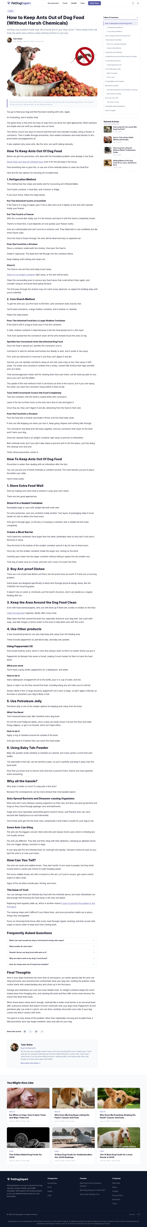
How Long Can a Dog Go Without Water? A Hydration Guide (124, 150)
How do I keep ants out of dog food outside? (29, 964)
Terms (114, 1204)
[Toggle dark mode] (138, 3)
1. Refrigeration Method (115, 27)
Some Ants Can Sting (114, 94)
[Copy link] (42, 1031)
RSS (138, 1214)
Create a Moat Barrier (114, 48)
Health (74, 3)
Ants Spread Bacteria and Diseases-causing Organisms (122, 90)
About (114, 1187)
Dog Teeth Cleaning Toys (89, 1194)
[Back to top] (141, 1223)
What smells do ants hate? (21, 946)
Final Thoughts (110, 110)
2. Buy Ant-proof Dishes (113, 52)
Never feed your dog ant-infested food (25, 162)
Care (83, 3)
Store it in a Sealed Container (116, 44)
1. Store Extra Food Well (113, 40)
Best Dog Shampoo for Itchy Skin (92, 1190)
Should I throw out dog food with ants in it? (28, 952)
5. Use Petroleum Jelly (113, 69)
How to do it (111, 77)
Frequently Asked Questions (115, 106)
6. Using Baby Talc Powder (114, 81)
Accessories (53, 3)
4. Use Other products (113, 61)
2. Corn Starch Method (114, 31)
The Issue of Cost (113, 102)
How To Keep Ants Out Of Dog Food (118, 23)
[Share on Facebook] (25, 1031)
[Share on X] (30, 1031)
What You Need (112, 73)
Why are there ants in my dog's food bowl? (28, 958)
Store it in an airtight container (21, 275)
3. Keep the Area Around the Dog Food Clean (121, 56)
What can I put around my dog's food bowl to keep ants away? (36, 940)
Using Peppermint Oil (114, 65)
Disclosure (116, 1199)
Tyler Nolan (17, 39)
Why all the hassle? (112, 85)
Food (65, 3)
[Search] (133, 3)
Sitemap (132, 1214)
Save (53, 71)
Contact (115, 1191)
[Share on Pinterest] (36, 1031)
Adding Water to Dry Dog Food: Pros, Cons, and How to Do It (125, 163)
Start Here (94, 3)
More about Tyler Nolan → (30, 1063)
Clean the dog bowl (16, 613)
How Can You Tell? (111, 98)
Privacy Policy (117, 1195)
